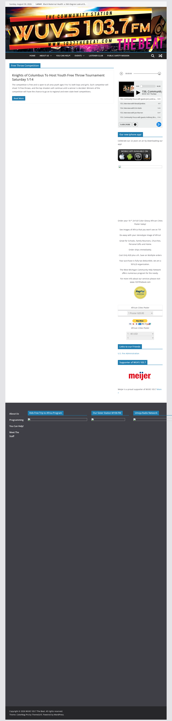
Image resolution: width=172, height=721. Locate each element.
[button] (50, 56)
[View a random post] (160, 56)
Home (32, 55)
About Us (14, 413)
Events (78, 55)
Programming (16, 419)
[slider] (159, 73)
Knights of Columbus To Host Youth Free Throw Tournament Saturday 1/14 (58, 77)
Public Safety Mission (118, 55)
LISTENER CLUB (96, 55)
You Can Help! (63, 55)
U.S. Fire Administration (128, 353)
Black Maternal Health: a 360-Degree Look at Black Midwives (65, 4)
